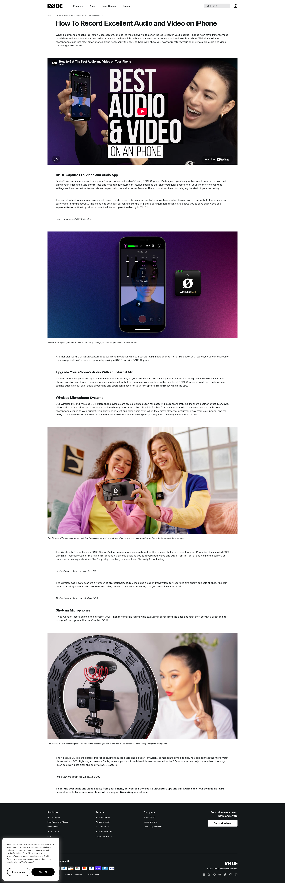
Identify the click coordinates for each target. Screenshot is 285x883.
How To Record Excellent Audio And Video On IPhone (80, 15)
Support (127, 6)
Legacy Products (104, 836)
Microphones (54, 817)
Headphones (54, 826)
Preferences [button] (18, 872)
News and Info (150, 822)
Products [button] (78, 6)
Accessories (53, 831)
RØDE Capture (151, 181)
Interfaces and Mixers (58, 822)
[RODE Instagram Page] (214, 875)
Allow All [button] (43, 872)
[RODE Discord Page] (236, 875)
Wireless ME (68, 403)
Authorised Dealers (105, 831)
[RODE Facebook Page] (204, 875)
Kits (49, 836)
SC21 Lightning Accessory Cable (91, 761)
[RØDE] (55, 6)
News (50, 15)
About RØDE (149, 817)
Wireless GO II (88, 403)
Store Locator (102, 826)
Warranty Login (103, 822)
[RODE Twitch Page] (230, 875)
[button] (236, 6)
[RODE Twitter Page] (209, 875)
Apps (92, 6)
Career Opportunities (154, 826)
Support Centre (103, 817)
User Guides (109, 6)
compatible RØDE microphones (152, 356)
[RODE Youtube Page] (219, 875)
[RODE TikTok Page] (225, 875)
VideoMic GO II (99, 620)
